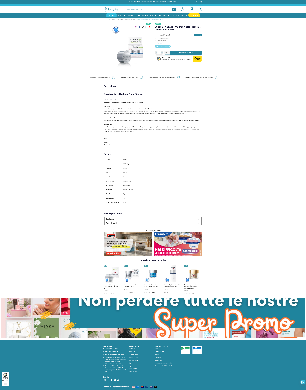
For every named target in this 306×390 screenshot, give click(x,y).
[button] (153, 219)
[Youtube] (149, 26)
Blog (177, 15)
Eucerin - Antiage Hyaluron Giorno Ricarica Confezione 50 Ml (112, 286)
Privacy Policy (158, 357)
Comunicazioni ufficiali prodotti (163, 366)
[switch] (5, 384)
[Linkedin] (146, 26)
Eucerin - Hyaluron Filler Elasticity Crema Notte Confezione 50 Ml (190, 286)
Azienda (157, 354)
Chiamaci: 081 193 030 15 (112, 348)
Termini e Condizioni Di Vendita (163, 363)
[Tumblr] (143, 26)
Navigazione (134, 346)
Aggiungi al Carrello (186, 52)
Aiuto (156, 348)
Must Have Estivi (168, 15)
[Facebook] (139, 26)
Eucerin (160, 43)
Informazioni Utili (161, 346)
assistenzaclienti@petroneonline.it (114, 354)
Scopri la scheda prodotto (163, 46)
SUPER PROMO (194, 15)
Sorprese (184, 15)
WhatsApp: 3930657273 (111, 351)
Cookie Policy (158, 360)
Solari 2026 (130, 15)
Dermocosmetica (142, 15)
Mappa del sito (133, 371)
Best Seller (121, 15)
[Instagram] (136, 26)
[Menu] (8, 373)
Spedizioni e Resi (159, 351)
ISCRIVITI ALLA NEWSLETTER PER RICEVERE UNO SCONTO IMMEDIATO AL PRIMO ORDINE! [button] (152, 1)
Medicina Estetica (155, 15)
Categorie (111, 15)
